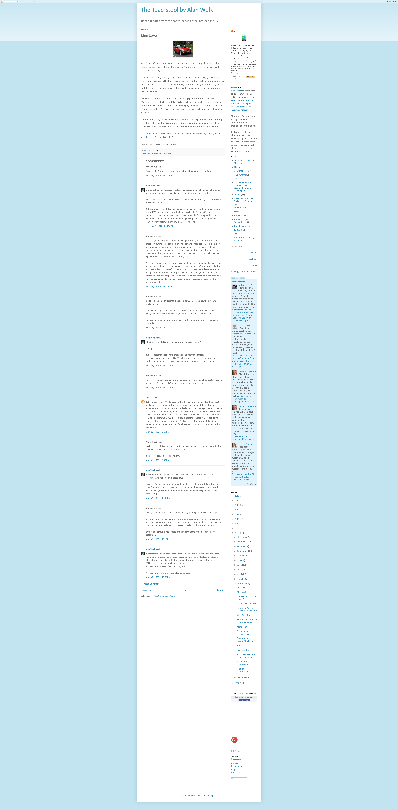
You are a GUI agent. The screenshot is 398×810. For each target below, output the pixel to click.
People (233, 278)
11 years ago (242, 321)
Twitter (237, 230)
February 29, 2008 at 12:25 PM (160, 328)
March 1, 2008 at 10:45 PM (158, 498)
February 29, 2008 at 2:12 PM (159, 365)
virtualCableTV (245, 285)
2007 (237, 683)
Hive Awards (240, 175)
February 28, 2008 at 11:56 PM (160, 175)
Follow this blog (244, 700)
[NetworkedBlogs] (244, 698)
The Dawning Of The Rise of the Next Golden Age (244, 477)
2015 (237, 500)
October (241, 546)
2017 (237, 496)
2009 (237, 528)
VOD (236, 234)
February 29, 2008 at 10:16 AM (160, 226)
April (239, 574)
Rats (239, 646)
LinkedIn (253, 253)
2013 (237, 510)
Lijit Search (236, 751)
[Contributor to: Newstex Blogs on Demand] (239, 783)
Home (183, 590)
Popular (243, 278)
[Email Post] (156, 150)
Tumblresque (240, 226)
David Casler (245, 326)
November (242, 542)
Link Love (241, 587)
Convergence (240, 171)
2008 (237, 533)
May (239, 570)
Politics (237, 195)
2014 (237, 505)
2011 (237, 519)
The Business (240, 215)
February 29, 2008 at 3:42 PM (159, 387)
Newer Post (146, 590)
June (239, 565)
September (242, 551)
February (241, 584)
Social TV (238, 208)
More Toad (242, 627)
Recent (237, 278)
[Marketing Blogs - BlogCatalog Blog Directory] (237, 773)
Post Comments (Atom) (164, 596)
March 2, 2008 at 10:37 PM (158, 577)
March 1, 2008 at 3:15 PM (157, 432)
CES (235, 167)
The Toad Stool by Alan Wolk (177, 10)
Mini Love (241, 592)
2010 (237, 524)
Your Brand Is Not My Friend (155, 137)
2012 (237, 514)
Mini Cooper (190, 67)
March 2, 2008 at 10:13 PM (158, 539)
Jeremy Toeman (246, 444)
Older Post (219, 590)
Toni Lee (149, 398)
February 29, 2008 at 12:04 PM (160, 286)
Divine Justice (243, 650)
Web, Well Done (244, 615)
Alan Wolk (150, 186)
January (241, 677)
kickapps (238, 179)
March (240, 579)
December (242, 537)
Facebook (252, 259)
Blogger (211, 796)
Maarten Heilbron (247, 371)
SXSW (236, 212)
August (241, 556)
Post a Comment (151, 584)
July (239, 560)
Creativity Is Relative (246, 604)
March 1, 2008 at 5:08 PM (157, 460)
